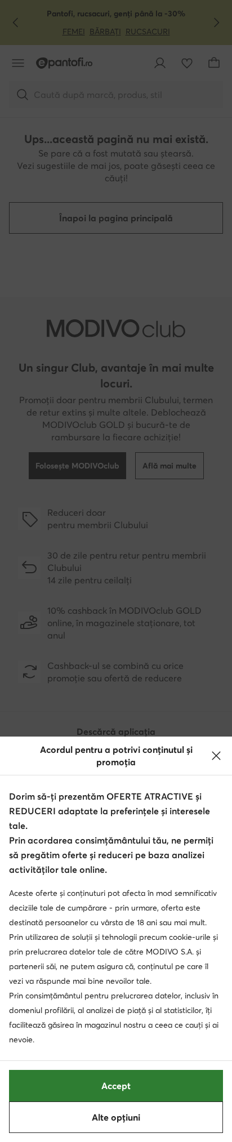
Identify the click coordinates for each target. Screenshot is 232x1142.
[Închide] (216, 755)
